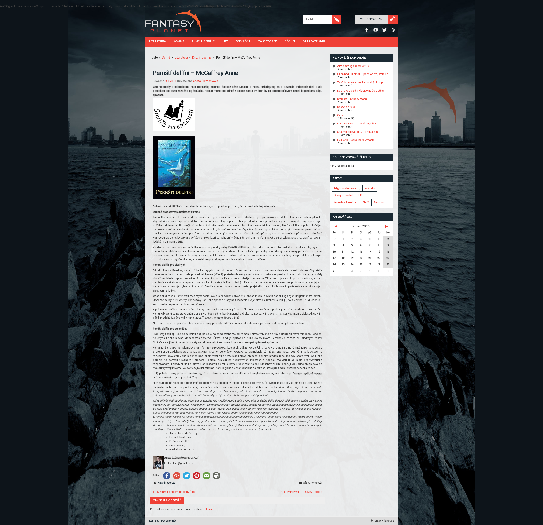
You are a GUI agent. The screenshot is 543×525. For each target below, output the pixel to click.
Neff (366, 202)
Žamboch (380, 202)
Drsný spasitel (343, 195)
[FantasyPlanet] (173, 35)
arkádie (370, 188)
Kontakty (154, 520)
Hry (225, 41)
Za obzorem (267, 41)
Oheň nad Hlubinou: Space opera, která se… (363, 74)
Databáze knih (314, 41)
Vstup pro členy (371, 19)
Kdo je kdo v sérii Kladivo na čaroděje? (360, 90)
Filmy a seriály (203, 41)
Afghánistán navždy (347, 188)
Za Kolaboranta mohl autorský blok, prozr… (363, 82)
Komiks (179, 41)
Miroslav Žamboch (346, 202)
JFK (359, 195)
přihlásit (208, 509)
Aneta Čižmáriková (205, 81)
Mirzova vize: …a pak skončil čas (357, 123)
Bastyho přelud (346, 107)
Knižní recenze (166, 482)
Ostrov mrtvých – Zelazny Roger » (301, 491)
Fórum (290, 41)
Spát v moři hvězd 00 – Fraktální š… (358, 131)
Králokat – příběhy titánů (352, 98)
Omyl (340, 115)
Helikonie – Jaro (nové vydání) (355, 139)
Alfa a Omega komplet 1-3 (353, 65)
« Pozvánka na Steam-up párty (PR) (174, 491)
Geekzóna (243, 41)
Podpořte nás (169, 520)
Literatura (157, 41)
